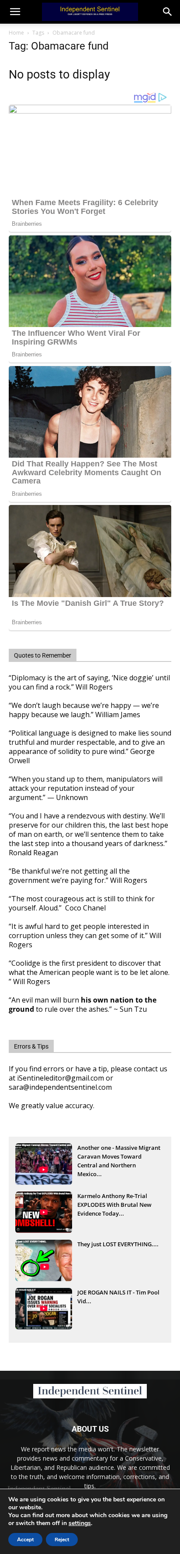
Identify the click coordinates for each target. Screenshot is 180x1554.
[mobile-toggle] (15, 12)
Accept (25, 1539)
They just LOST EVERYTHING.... (118, 1244)
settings (80, 1523)
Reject (62, 1539)
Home (16, 32)
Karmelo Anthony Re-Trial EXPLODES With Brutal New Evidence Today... (114, 1204)
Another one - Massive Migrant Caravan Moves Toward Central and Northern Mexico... (118, 1157)
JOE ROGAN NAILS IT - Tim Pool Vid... (118, 1296)
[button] (168, 12)
